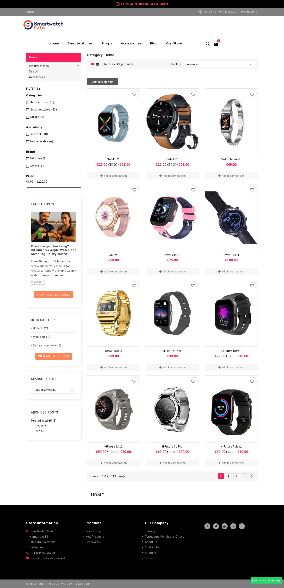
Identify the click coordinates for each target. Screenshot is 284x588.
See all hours (159, 3)
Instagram (233, 526)
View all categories (53, 356)
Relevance (219, 64)
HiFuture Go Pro (172, 446)
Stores (149, 558)
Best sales (93, 542)
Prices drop (93, 531)
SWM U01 (113, 159)
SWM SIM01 (231, 255)
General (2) (40, 328)
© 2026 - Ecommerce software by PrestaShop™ (58, 583)
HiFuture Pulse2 (231, 446)
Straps (106, 43)
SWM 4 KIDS (172, 255)
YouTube (225, 526)
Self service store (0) (47, 345)
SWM (37, 166)
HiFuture (38, 158)
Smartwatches (80, 43)
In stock (39, 134)
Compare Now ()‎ (103, 81)
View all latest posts (53, 294)
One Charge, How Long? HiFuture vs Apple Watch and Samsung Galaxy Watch (53, 250)
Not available (41, 141)
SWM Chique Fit (231, 159)
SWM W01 (113, 255)
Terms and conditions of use (165, 536)
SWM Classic (113, 350)
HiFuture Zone (172, 350)
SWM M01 (172, 159)
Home (54, 43)
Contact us (152, 547)
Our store (174, 43)
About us (151, 542)
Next (251, 476)
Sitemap (150, 552)
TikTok (242, 526)
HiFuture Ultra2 (231, 350)
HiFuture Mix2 (114, 446)
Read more (38, 281)
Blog (154, 43)
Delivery (150, 531)
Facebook (207, 526)
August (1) (42, 425)
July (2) (40, 430)
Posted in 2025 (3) (44, 420)
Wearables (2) (42, 336)
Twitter (216, 526)
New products (95, 536)
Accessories (131, 43)
